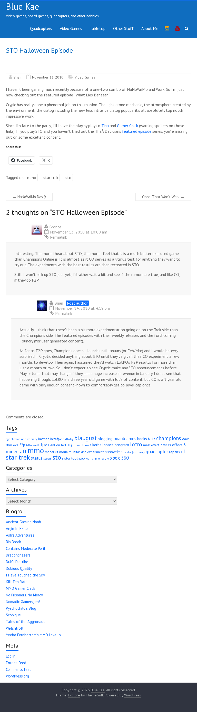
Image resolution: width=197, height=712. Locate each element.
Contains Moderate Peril (25, 548)
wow (105, 458)
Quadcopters (41, 28)
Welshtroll (14, 628)
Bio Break (13, 541)
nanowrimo (114, 451)
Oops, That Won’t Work (163, 196)
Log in (10, 656)
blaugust (85, 438)
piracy (141, 452)
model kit (51, 452)
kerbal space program (110, 444)
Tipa (105, 125)
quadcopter (157, 451)
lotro (136, 444)
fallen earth (33, 445)
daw (185, 439)
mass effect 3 (174, 444)
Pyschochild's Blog (21, 608)
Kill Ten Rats (16, 581)
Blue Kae (22, 6)
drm (9, 445)
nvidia (127, 452)
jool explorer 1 (81, 445)
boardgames (124, 438)
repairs (174, 452)
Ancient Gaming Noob (23, 521)
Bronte (55, 226)
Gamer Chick (127, 125)
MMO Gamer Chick (20, 588)
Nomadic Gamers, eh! (23, 601)
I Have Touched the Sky (25, 575)
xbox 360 (119, 458)
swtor (66, 458)
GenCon (54, 445)
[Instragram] (167, 28)
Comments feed (19, 669)
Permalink (58, 237)
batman (43, 439)
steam (47, 458)
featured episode (136, 131)
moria (63, 452)
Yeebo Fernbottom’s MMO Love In (33, 634)
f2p (22, 444)
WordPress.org (17, 676)
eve (15, 445)
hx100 (65, 445)
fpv (44, 444)
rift (184, 451)
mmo (31, 177)
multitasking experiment (86, 452)
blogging (105, 438)
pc (134, 451)
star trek (50, 177)
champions (168, 438)
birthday (68, 439)
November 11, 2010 (47, 77)
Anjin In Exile (17, 528)
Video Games (71, 28)
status (36, 458)
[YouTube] (177, 28)
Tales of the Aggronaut (25, 621)
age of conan (13, 439)
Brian (17, 77)
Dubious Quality (19, 568)
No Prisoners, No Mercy (24, 595)
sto (68, 177)
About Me (149, 28)
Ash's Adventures (20, 535)
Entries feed (16, 662)
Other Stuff (123, 28)
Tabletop (97, 28)
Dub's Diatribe (17, 561)
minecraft (16, 451)
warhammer (93, 458)
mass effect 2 (152, 445)
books (142, 438)
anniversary (29, 439)
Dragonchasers (18, 555)
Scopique (13, 615)
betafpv (56, 439)
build (151, 439)
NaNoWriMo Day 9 (29, 196)
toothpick (78, 458)
